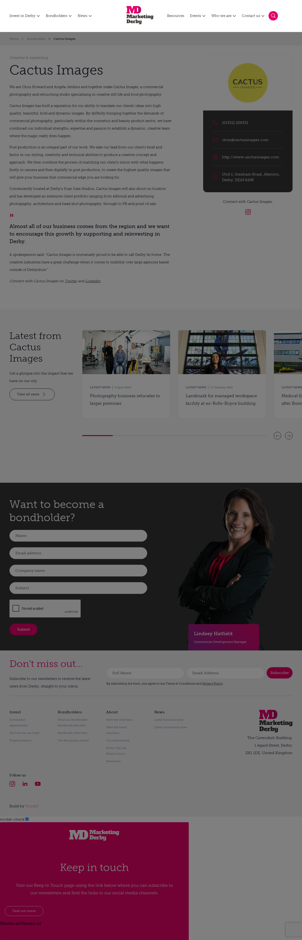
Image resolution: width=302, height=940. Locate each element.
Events (195, 16)
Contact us (251, 16)
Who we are (221, 16)
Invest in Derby (22, 16)
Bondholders (56, 16)
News (82, 16)
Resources (175, 16)
